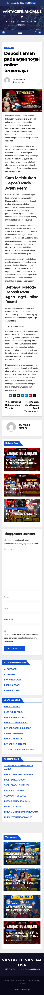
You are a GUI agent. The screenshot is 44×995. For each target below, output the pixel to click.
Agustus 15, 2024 (15, 861)
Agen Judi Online (12, 903)
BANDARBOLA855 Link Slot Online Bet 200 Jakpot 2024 (21, 857)
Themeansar (22, 984)
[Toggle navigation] (20, 32)
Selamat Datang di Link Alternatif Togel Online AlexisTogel (20, 462)
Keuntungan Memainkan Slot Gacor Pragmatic (21, 883)
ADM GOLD (20, 79)
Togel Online (9, 47)
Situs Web (8, 620)
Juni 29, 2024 (13, 940)
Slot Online (16, 851)
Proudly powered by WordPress (15, 981)
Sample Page (25, 989)
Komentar (8, 549)
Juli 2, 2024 (13, 914)
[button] (36, 32)
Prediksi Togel (12, 508)
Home (17, 989)
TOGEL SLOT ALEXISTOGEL (16, 785)
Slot (8, 851)
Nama (7, 597)
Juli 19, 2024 (13, 887)
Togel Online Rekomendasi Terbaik (13, 405)
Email (7, 608)
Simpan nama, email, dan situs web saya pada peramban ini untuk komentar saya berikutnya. (21, 637)
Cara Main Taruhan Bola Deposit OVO (19, 908)
